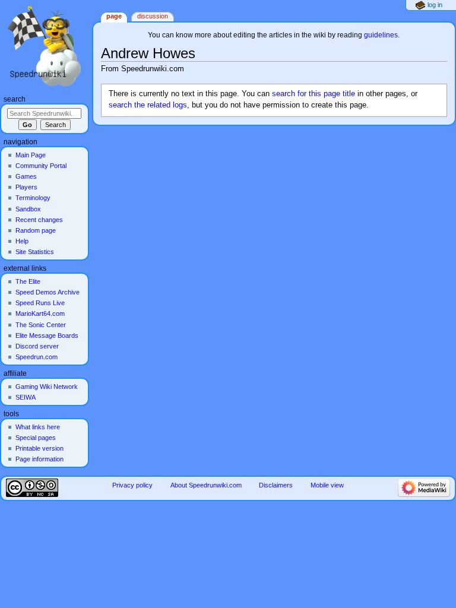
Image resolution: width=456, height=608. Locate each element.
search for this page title (313, 94)
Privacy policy (132, 485)
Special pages (35, 437)
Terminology (32, 197)
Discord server (37, 346)
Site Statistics (34, 251)
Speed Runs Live (40, 302)
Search (15, 99)
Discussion (152, 16)
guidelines (381, 35)
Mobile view (327, 485)
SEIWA (25, 397)
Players (26, 187)
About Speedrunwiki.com (206, 485)
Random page (35, 230)
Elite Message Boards (46, 335)
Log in (435, 4)
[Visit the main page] (46, 46)
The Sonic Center (40, 324)
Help (21, 241)
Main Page (30, 155)
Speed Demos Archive (47, 292)
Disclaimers (276, 485)
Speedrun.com (36, 356)
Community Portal (40, 165)
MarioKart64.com (40, 313)
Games (26, 176)
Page (114, 16)
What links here (37, 426)
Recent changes (39, 219)
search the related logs (148, 105)
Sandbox (28, 209)
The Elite (27, 281)
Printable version (39, 448)
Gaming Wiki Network (46, 386)
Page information (39, 459)
